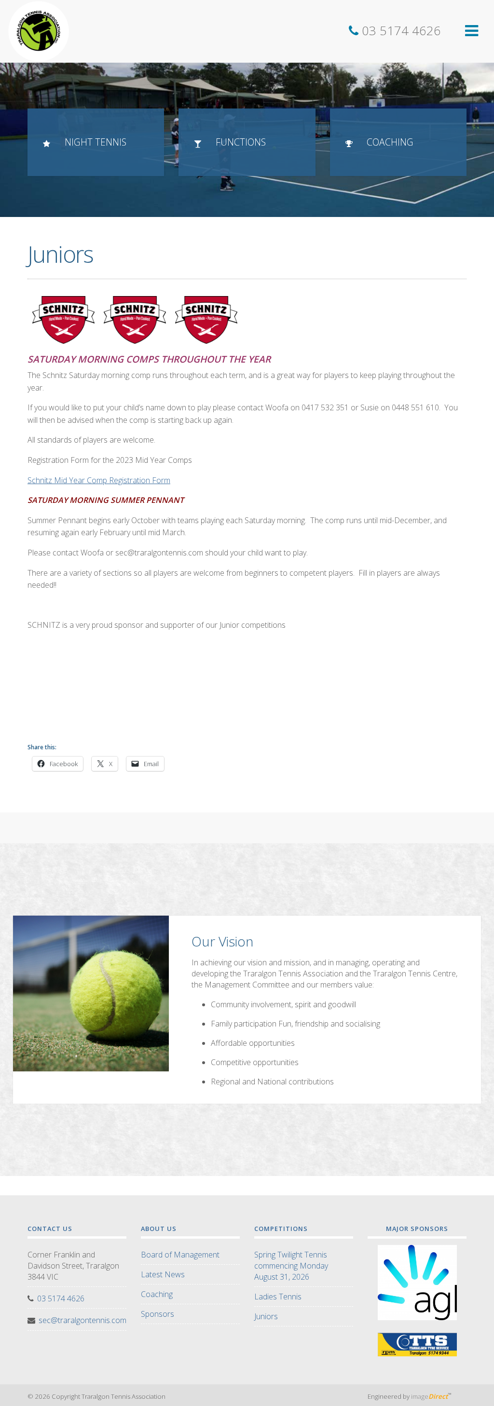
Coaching (390, 142)
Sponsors (157, 1314)
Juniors (266, 1316)
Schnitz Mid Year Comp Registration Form (98, 480)
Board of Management (180, 1254)
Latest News (163, 1274)
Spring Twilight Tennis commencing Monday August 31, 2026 (291, 1265)
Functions (241, 142)
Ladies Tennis (278, 1296)
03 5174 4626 (399, 30)
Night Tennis (95, 142)
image (429, 1396)
